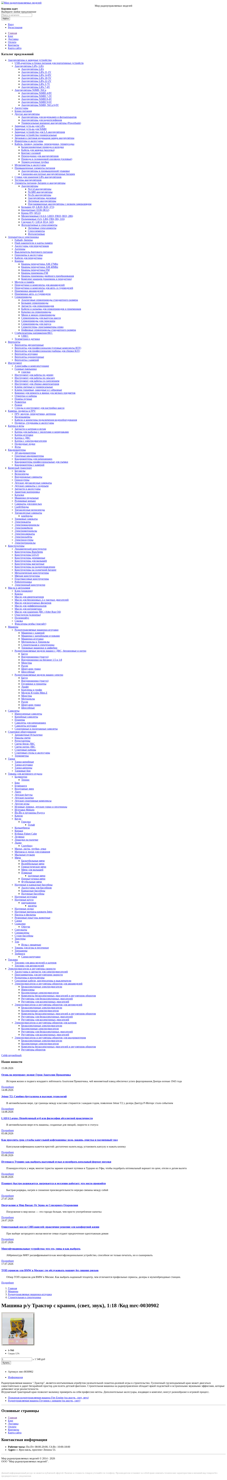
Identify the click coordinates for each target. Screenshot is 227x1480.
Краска (19, 593)
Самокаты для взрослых (28, 503)
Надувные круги (24, 899)
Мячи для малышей (32, 869)
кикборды (27, 515)
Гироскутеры (22, 479)
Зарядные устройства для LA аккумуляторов (40, 132)
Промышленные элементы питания (35, 168)
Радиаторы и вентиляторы (30, 977)
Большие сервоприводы (34, 303)
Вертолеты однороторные (29, 357)
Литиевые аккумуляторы (42, 201)
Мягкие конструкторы (27, 575)
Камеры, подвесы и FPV (22, 410)
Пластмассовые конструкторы (32, 578)
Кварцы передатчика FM (35, 270)
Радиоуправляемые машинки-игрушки (36, 629)
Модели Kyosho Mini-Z (34, 692)
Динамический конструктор (31, 548)
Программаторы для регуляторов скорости (39, 974)
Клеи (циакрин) (24, 590)
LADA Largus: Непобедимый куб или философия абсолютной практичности (47, 1118)
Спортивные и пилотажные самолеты (36, 728)
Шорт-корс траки (31, 668)
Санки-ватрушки (31, 956)
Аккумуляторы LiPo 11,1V (36, 72)
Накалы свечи (23, 737)
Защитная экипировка (27, 491)
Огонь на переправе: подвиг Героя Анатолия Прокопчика (36, 1074)
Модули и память (24, 282)
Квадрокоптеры (17, 449)
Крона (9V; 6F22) (31, 213)
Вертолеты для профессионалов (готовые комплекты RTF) (48, 348)
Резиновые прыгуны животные (32, 917)
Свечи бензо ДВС (25, 743)
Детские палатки (24, 797)
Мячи (18, 857)
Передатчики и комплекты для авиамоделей (40, 285)
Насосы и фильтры (25, 914)
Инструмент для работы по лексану (35, 377)
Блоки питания (23, 111)
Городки (26, 821)
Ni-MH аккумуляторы (40, 192)
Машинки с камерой (33, 632)
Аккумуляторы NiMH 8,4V (36, 99)
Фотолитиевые (36, 234)
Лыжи (18, 842)
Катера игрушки (24, 434)
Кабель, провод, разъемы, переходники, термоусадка (44, 144)
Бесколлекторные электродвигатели (41, 986)
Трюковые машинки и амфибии (39, 647)
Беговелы (20, 470)
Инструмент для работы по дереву (34, 374)
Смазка (19, 620)
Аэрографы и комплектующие (32, 366)
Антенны (20, 249)
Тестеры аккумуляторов (28, 180)
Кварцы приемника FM (34, 273)
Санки (18, 920)
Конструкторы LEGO (27, 554)
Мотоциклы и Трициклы (35, 641)
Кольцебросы (22, 827)
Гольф (31, 824)
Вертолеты (14, 342)
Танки (11, 758)
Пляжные (26, 872)
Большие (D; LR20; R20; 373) (37, 207)
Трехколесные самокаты (28, 512)
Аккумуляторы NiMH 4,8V (36, 93)
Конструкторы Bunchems (29, 551)
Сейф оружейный (11, 1055)
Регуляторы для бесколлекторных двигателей (47, 998)
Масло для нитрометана (28, 608)
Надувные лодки (24, 908)
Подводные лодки (25, 443)
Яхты (18, 446)
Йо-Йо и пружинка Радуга (30, 812)
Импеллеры (28, 989)
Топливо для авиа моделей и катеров (36, 962)
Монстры (26, 662)
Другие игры (22, 803)
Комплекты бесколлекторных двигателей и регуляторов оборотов (58, 995)
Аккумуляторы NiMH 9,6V (36, 102)
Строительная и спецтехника (37, 644)
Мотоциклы (28, 698)
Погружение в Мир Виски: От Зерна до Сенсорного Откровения (39, 1205)
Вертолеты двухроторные (29, 345)
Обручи (25, 926)
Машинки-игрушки (32, 638)
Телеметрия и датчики (27, 339)
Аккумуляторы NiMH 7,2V (36, 96)
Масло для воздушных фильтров (33, 602)
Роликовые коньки (25, 500)
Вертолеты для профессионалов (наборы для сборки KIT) (47, 351)
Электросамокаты (25, 533)
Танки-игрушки (24, 764)
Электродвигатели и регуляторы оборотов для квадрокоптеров (50, 1037)
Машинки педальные (27, 497)
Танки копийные (24, 761)
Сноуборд (26, 845)
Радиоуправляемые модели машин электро (39, 674)
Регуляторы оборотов (33, 1049)
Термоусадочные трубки (35, 162)
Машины (13, 626)
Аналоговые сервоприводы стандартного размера (49, 300)
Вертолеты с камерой (27, 360)
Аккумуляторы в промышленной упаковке (45, 171)
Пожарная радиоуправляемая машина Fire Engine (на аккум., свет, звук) (48, 1397)
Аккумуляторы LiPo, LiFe (29, 66)
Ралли (24, 665)
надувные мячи (36, 875)
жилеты (32, 905)
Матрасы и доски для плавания (32, 851)
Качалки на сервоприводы (36, 312)
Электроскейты (23, 536)
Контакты (13, 45)
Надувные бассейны (32, 893)
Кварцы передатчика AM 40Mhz (39, 267)
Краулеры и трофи (31, 689)
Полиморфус (22, 617)
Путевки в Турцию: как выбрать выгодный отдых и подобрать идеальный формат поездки (56, 1161)
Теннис (25, 779)
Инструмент (15, 363)
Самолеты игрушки (26, 725)
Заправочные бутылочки (29, 734)
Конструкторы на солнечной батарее (35, 569)
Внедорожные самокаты (28, 476)
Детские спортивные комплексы (33, 800)
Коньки (19, 830)
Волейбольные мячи (32, 863)
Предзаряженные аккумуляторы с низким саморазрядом (59, 204)
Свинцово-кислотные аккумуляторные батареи (48, 174)
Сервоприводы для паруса (36, 324)
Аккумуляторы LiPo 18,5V (36, 78)
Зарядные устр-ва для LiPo (30, 126)
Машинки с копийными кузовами (40, 635)
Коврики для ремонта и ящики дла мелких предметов (45, 392)
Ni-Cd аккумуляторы (39, 189)
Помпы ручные (23, 398)
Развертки (20, 401)
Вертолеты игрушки (26, 354)
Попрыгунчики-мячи (33, 878)
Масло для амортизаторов (29, 596)
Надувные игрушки (26, 896)
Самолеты (13, 710)
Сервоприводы (23, 297)
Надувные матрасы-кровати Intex (33, 911)
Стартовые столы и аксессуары (32, 752)
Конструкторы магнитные (29, 563)
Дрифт (25, 686)
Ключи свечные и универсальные (34, 386)
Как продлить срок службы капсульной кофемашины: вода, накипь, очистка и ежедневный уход (59, 1139)
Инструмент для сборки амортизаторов (37, 383)
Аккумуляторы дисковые (42, 198)
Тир (17, 941)
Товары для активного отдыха (25, 773)
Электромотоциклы (26, 530)
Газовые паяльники (26, 369)
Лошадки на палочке (26, 839)
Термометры (22, 755)
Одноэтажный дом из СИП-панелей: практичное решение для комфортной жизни (50, 1226)
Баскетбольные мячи (33, 860)
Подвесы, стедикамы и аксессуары (34, 422)
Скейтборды (22, 506)
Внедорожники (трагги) (35, 656)
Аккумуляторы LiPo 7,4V (35, 87)
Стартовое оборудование (22, 731)
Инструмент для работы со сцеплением (37, 380)
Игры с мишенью (31, 944)
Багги (24, 653)
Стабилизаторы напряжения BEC (34, 333)
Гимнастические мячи (33, 866)
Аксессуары (21, 108)
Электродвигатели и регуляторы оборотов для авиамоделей (48, 983)
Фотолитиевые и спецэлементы (39, 225)
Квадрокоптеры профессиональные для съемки (41, 461)
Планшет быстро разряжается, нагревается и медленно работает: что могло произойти (53, 1183)
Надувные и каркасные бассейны (34, 884)
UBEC (25, 336)
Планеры (20, 719)
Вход (11, 24)
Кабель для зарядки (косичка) (38, 150)
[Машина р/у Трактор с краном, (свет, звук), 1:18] (18, 1344)
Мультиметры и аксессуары (30, 165)
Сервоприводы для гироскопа (38, 321)
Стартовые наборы (25, 749)
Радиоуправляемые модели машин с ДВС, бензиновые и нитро (50, 650)
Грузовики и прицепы (33, 683)
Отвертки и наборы (26, 395)
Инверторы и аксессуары (29, 141)
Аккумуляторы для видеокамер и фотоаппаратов (49, 117)
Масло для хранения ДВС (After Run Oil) (38, 611)
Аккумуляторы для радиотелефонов (41, 120)
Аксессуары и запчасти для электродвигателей (41, 971)
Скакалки (20, 923)
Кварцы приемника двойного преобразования (47, 276)
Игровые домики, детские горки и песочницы (41, 806)
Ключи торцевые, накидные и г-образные (38, 389)
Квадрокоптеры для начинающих (33, 458)
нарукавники (28, 902)
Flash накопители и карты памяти (34, 243)
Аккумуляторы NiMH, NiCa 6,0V (40, 105)
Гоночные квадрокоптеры (29, 455)
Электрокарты (23, 521)
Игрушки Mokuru (24, 809)
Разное (18, 404)
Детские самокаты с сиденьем (32, 485)
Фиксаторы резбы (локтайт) (30, 623)
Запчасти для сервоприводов (37, 306)
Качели (19, 815)
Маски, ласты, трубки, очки (30, 848)
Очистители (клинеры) (28, 614)
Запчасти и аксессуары (28, 488)
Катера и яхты (16, 425)
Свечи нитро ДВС (25, 746)
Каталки (19, 494)
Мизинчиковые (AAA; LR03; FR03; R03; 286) (47, 216)
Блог (10, 36)
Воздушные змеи (24, 788)
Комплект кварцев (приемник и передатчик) (46, 279)
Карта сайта (14, 48)
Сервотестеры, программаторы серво (42, 327)
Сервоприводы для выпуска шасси (41, 318)
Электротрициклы (25, 542)
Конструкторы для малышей (31, 560)
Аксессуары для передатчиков (32, 246)
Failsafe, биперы (24, 240)
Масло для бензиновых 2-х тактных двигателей (42, 599)
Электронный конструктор (30, 584)
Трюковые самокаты (26, 518)
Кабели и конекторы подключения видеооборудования (46, 419)
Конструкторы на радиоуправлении (35, 566)
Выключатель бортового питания (34, 252)
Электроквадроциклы (27, 524)
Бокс (17, 782)
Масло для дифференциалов (31, 605)
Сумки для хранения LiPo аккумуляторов (38, 177)
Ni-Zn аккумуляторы (39, 195)
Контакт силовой (31, 153)
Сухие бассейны (24, 935)
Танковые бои (23, 770)
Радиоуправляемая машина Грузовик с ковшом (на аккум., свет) (44, 1400)
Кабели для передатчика (28, 258)
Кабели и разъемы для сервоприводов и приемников (51, 309)
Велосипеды (22, 473)
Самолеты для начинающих (30, 722)
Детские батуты (24, 794)
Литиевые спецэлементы (42, 228)
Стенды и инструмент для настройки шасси (39, 407)
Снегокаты (21, 929)
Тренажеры (21, 950)
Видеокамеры (22, 416)
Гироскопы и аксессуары (29, 255)
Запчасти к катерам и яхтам (30, 428)
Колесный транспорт (20, 467)
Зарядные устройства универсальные (36, 135)
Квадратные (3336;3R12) (35, 210)
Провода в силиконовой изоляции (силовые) (46, 159)
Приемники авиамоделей (29, 291)
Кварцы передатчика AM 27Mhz (39, 264)
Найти (6, 18)
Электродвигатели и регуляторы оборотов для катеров (46, 1022)
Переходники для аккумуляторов (40, 156)
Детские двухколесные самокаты (33, 482)
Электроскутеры (24, 539)
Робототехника (23, 581)
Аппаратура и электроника (23, 237)
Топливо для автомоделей (29, 965)
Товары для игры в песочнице (32, 947)
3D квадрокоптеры (25, 452)
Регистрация (15, 27)
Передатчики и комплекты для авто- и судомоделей (44, 288)
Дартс (18, 791)
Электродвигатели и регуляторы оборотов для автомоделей (48, 1004)
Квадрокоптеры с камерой (29, 464)
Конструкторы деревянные (30, 557)
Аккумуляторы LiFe (32, 69)
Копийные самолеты (26, 716)
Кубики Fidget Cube (26, 833)
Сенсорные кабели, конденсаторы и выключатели (43, 980)
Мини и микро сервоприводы (38, 315)
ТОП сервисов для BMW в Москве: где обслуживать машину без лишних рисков (50, 1270)
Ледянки (19, 836)
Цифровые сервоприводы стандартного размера (48, 330)
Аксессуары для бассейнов (36, 887)
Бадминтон (21, 776)
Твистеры (20, 938)
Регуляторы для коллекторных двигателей (45, 1001)
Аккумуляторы (29, 186)
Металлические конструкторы (32, 572)
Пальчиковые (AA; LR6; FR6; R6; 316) (43, 219)
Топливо (13, 959)
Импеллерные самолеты (28, 713)
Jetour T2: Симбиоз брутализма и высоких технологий (34, 1096)
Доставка (13, 39)
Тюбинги (20, 953)
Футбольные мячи (31, 881)
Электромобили (24, 527)
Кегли (18, 818)
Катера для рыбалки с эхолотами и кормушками (42, 431)
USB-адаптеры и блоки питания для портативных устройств (49, 63)
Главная (12, 33)
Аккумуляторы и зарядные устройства (30, 60)
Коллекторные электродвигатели (40, 992)
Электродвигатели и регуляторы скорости (32, 968)
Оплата (12, 42)
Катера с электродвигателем (31, 440)
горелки (25, 371)
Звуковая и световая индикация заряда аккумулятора (44, 138)
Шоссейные (28, 671)
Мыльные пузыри (25, 854)
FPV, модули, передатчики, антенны (35, 413)
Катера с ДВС (22, 437)
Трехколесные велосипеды (30, 509)
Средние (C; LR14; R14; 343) (37, 222)
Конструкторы (16, 545)
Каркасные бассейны (33, 890)
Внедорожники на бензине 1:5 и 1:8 (41, 659)
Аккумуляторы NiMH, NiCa (30, 90)
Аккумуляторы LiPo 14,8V (36, 75)
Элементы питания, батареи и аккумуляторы (40, 183)
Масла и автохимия (19, 587)
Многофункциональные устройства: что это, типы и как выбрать (40, 1248)
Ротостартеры (22, 740)
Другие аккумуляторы (27, 114)
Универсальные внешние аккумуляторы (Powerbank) (51, 123)
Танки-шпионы (23, 767)
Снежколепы (22, 932)
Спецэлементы (36, 231)
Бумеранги (21, 785)
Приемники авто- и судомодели (33, 294)
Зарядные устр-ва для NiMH (31, 129)
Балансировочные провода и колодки (42, 147)
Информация (15, 1377)
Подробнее (7, 1087)
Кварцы (19, 261)
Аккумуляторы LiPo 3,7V (35, 84)
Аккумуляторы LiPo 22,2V (36, 81)
